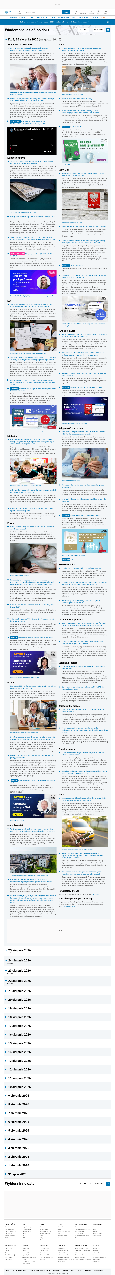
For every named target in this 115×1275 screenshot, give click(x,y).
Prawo (52, 17)
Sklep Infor (43, 1237)
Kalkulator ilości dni (63, 1250)
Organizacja (8, 1248)
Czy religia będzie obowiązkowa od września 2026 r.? (25, 485)
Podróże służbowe (80, 1255)
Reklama (88, 1270)
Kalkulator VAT (62, 1253)
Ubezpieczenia (26, 1231)
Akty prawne (44, 1245)
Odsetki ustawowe (80, 1257)
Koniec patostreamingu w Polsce (19, 575)
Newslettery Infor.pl (69, 890)
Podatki (7, 1227)
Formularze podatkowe (99, 1257)
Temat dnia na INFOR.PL (20, 44)
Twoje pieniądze (63, 17)
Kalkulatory (61, 1245)
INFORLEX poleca (67, 564)
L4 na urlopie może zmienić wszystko (72, 94)
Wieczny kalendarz (77, 265)
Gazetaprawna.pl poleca (71, 619)
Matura (24, 1259)
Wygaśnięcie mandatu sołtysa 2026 (72, 222)
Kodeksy (42, 1259)
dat (72, 560)
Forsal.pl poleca (67, 749)
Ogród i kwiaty (97, 1235)
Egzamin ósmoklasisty (28, 1261)
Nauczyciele (25, 1253)
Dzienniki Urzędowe (45, 1253)
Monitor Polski (44, 1250)
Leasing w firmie (62, 1235)
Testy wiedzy (26, 1263)
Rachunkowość (9, 1229)
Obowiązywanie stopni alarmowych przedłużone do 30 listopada (84, 226)
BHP (23, 1235)
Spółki (59, 1229)
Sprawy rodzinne (45, 1227)
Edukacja (95, 17)
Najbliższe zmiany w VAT (17, 820)
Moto (73, 17)
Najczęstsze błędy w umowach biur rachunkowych (36, 637)
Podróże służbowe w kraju (82, 1248)
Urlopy (24, 1233)
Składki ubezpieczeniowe (82, 1253)
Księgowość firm (16, 157)
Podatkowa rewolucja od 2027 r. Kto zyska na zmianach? (82, 568)
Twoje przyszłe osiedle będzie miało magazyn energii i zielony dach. (29, 875)
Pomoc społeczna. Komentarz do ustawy (85, 515)
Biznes (30, 17)
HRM (23, 1237)
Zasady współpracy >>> (71, 906)
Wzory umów (96, 1255)
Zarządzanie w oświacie (29, 1257)
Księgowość (14, 17)
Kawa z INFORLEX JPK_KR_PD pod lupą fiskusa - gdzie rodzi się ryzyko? (31, 296)
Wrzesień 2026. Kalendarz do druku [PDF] (77, 99)
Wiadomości (96, 1227)
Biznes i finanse (62, 1227)
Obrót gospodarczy (10, 1231)
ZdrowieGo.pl (96, 1248)
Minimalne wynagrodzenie (82, 1250)
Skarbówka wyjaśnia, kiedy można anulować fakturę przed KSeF (28, 353)
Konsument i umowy (45, 1231)
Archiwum (95, 1250)
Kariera (65, 1270)
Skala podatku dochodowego (83, 1259)
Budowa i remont (97, 1233)
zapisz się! (96, 894)
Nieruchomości (83, 17)
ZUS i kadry (8, 1233)
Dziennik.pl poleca (68, 662)
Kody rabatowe (97, 1253)
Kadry (23, 17)
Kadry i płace (8, 1257)
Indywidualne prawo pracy (29, 1227)
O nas (7, 1270)
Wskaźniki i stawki (81, 1245)
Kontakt (79, 1270)
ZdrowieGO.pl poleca (69, 705)
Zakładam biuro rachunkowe (83, 1227)
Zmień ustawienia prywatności (39, 1270)
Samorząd (64, 169)
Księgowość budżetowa (71, 428)
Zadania (7, 1253)
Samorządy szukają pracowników (71, 480)
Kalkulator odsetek (63, 1255)
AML (76, 1237)
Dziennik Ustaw (44, 1248)
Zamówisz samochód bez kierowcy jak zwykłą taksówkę (77, 849)
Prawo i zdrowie (44, 1240)
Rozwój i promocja (10, 1255)
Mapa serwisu (98, 1270)
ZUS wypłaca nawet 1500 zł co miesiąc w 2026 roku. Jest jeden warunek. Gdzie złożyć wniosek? (54, 22)
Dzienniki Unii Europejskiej (47, 1255)
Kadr (61, 44)
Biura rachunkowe (81, 1224)
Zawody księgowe (10, 1235)
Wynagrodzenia (26, 1229)
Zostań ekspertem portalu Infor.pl (76, 898)
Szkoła (24, 1250)
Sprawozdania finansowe (82, 1235)
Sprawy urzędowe (45, 1233)
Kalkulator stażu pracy (64, 1257)
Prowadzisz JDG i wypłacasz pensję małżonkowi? (24, 732)
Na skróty (96, 1245)
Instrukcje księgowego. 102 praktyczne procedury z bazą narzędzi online (31, 431)
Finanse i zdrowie (62, 1237)
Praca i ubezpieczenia (64, 1231)
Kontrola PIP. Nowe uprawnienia (82, 127)
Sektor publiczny (41, 17)
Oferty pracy (96, 1261)
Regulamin (56, 1270)
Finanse (95, 1231)
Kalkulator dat (61, 1248)
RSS (72, 1270)
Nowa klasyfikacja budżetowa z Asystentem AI (87, 387)
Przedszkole (25, 1248)
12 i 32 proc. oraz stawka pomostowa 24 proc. (23, 212)
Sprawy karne (44, 1229)
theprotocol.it (96, 1259)
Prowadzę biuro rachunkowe (83, 1229)
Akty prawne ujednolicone (47, 1257)
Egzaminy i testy (27, 1255)
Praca (41, 1235)
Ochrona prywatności (19, 1270)
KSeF (103, 17)
